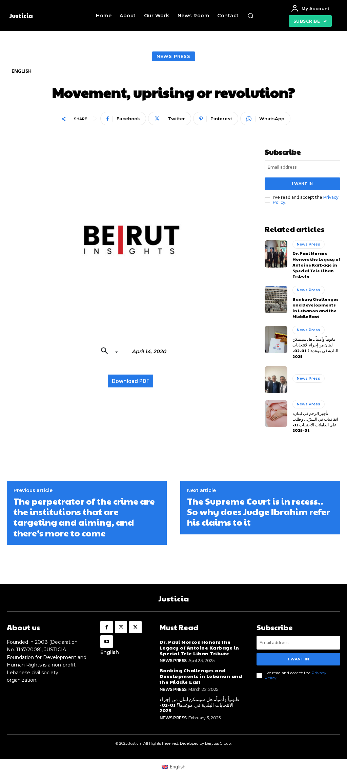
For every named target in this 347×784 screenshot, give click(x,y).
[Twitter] (135, 627)
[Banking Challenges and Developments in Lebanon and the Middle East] (276, 299)
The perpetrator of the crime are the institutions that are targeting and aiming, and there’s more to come (84, 517)
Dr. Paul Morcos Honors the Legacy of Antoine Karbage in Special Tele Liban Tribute (316, 265)
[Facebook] (106, 627)
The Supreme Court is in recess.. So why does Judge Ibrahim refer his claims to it (258, 512)
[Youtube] (106, 641)
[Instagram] (121, 627)
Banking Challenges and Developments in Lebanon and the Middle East (315, 307)
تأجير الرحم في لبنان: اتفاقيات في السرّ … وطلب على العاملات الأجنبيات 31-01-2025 (315, 421)
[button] (250, 15)
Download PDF (130, 381)
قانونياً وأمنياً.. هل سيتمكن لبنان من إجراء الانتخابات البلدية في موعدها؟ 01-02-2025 (315, 347)
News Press (173, 56)
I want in (302, 183)
